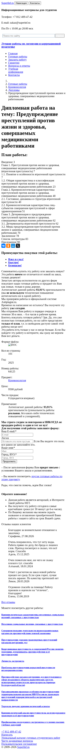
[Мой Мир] (13, 246)
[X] (18, 246)
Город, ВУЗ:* (9, 454)
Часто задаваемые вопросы (17, 740)
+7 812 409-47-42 (11, 731)
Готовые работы (17, 56)
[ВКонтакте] (3, 246)
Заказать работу (17, 59)
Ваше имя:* (8, 447)
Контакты (14, 75)
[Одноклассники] (8, 246)
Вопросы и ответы (19, 65)
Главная (13, 53)
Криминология (17, 86)
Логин (5, 438)
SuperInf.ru (23, 747)
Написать (7, 734)
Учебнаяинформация (15, 70)
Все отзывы (8, 602)
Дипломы (14, 90)
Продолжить (9, 461)
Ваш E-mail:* (8, 431)
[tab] (16, 259)
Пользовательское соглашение (19, 743)
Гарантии (13, 62)
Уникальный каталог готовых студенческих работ (30, 737)
